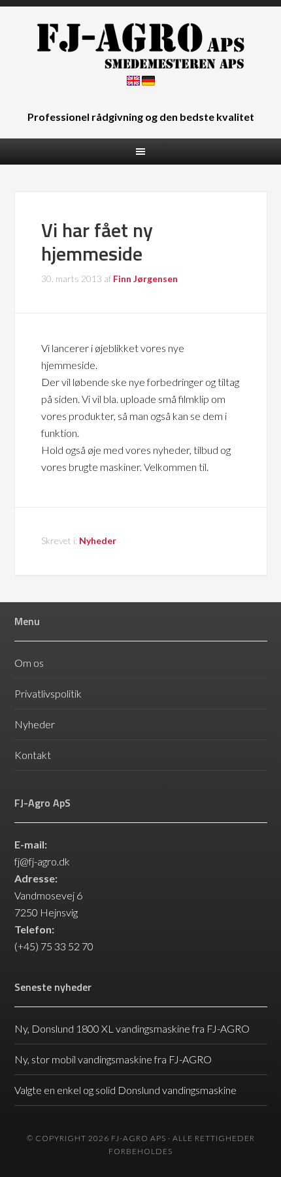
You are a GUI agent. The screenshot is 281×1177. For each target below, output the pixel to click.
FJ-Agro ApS (140, 46)
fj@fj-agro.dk (42, 861)
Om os (29, 662)
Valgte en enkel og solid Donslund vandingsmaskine (125, 1090)
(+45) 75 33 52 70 (53, 946)
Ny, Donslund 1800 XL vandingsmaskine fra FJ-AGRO (132, 1028)
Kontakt (32, 755)
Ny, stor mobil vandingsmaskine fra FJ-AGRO (113, 1059)
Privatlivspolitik (48, 693)
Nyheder (97, 540)
